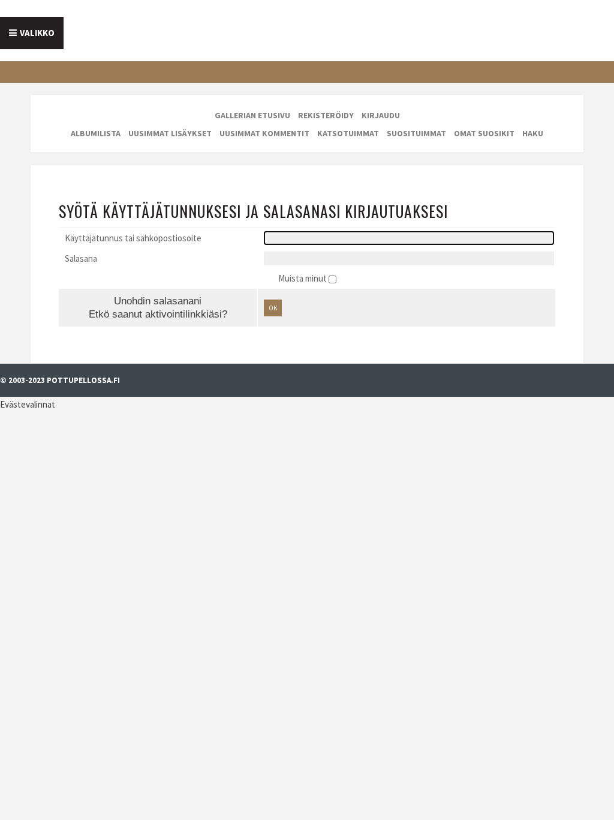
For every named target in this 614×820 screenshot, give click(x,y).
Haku (532, 133)
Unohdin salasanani (157, 300)
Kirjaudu (381, 115)
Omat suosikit (484, 133)
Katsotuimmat (348, 133)
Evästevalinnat (27, 404)
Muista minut (303, 278)
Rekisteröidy (326, 115)
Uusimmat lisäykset (170, 133)
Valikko (37, 32)
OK (273, 308)
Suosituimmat (416, 133)
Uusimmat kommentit (264, 133)
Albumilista (96, 133)
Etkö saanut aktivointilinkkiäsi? (158, 314)
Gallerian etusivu (252, 115)
